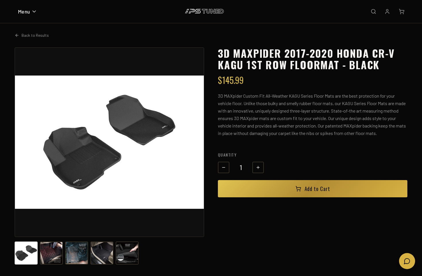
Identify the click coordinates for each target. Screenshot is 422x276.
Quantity (227, 155)
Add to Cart (317, 188)
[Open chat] (407, 261)
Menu (24, 11)
